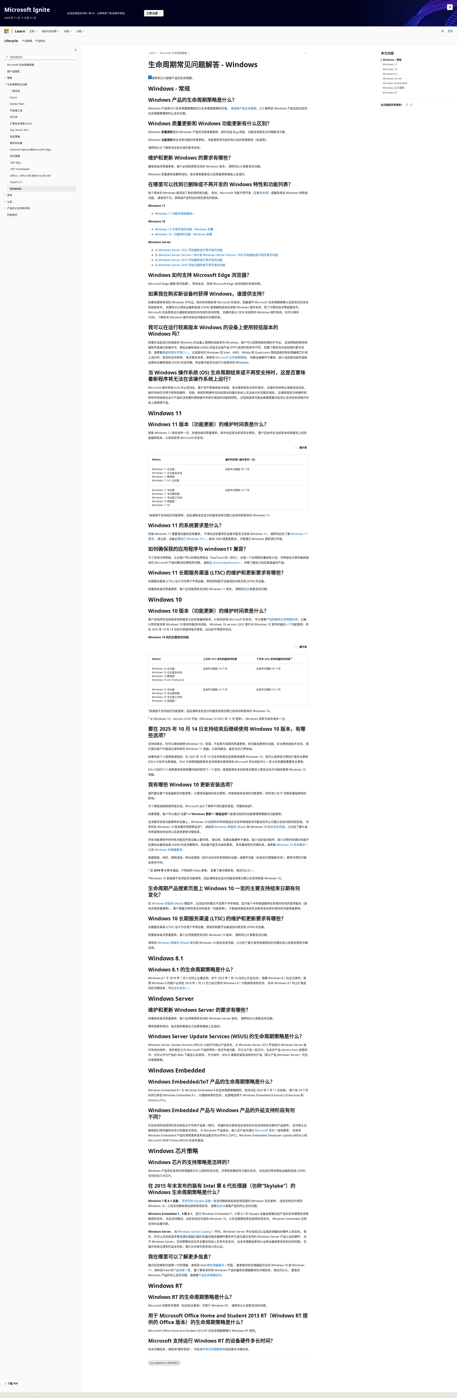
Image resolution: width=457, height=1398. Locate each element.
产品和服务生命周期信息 (282, 619)
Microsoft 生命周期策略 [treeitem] (20, 64)
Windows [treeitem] (15, 188)
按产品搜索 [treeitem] (13, 71)
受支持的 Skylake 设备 (196, 1201)
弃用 (265, 193)
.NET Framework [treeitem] (19, 169)
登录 (450, 31)
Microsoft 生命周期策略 (173, 53)
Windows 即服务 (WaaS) (230, 827)
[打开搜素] (442, 31)
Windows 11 (390, 64)
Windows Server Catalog (194, 1232)
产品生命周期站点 (210, 1275)
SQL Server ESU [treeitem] (19, 130)
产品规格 (179, 1270)
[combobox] (40, 57)
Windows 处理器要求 (168, 850)
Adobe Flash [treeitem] (17, 104)
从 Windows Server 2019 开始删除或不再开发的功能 (189, 260)
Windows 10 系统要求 (291, 845)
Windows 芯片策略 (393, 87)
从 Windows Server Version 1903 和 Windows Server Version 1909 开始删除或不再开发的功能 (216, 255)
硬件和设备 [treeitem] (16, 143)
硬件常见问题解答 (211, 1349)
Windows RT (390, 92)
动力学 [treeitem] (13, 117)
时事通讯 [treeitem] (12, 214)
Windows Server (392, 78)
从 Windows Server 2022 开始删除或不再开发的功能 (189, 250)
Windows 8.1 (390, 74)
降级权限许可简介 (173, 352)
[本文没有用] (411, 105)
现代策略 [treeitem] (15, 156)
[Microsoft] (6, 31)
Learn (152, 53)
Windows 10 (390, 69)
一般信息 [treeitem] (15, 90)
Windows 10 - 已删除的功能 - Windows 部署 (183, 234)
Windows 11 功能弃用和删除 (173, 214)
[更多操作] (306, 53)
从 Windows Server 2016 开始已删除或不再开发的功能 (190, 265)
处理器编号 (217, 1265)
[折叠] (75, 50)
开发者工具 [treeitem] (16, 110)
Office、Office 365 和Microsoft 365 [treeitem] (30, 175)
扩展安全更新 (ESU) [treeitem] (21, 123)
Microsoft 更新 (265, 1130)
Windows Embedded (395, 83)
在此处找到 (178, 988)
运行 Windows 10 (191, 539)
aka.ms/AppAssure (225, 563)
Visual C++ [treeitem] (16, 182)
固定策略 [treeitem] (15, 136)
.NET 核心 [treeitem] (15, 162)
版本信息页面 (276, 827)
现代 (173, 108)
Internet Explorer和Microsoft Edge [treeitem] (30, 149)
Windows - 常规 (392, 59)
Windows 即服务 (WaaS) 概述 (176, 943)
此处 (163, 78)
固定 (198, 108)
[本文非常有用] (407, 105)
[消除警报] (450, 7)
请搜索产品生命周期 (243, 108)
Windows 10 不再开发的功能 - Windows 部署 (184, 229)
